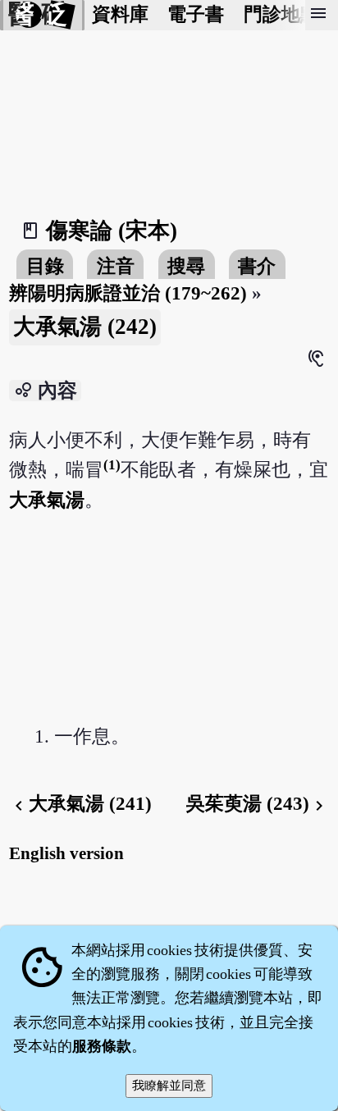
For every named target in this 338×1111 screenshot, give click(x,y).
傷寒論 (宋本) (111, 230)
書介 (257, 266)
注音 (116, 266)
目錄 (45, 266)
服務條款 (101, 1046)
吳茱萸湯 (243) (257, 803)
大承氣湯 (46, 500)
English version (66, 853)
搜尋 (186, 266)
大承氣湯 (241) (80, 803)
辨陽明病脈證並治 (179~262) (128, 293)
